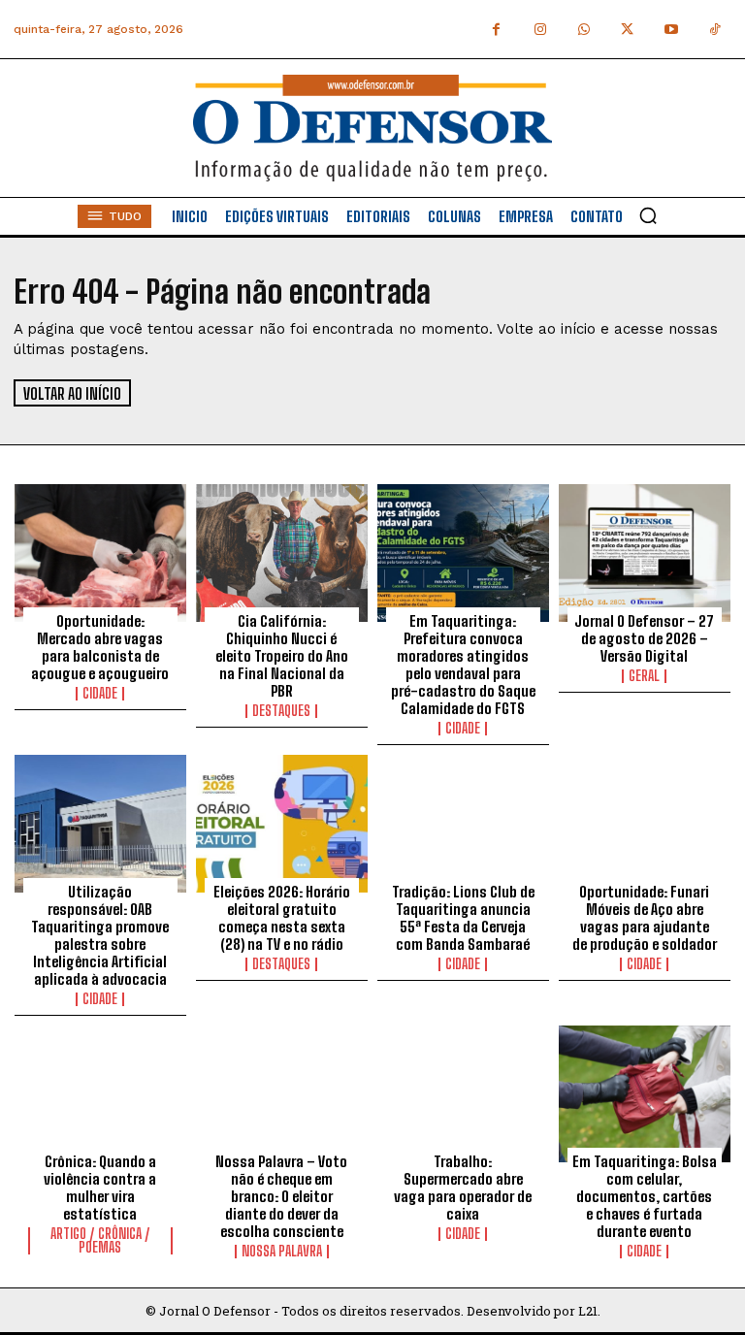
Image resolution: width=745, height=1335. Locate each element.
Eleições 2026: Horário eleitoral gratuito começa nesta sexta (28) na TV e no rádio (281, 918)
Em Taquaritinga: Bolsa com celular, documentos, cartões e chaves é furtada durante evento (644, 1196)
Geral (644, 676)
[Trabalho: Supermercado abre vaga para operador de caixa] (463, 1094)
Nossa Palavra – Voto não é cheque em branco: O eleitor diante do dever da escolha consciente (281, 1196)
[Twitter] (627, 30)
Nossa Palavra (282, 1251)
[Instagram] (540, 30)
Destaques (281, 711)
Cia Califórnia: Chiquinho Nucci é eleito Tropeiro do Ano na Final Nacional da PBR (281, 656)
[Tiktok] (714, 30)
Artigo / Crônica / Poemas (100, 1240)
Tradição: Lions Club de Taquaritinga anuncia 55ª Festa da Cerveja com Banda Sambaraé (463, 918)
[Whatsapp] (583, 30)
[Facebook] (496, 30)
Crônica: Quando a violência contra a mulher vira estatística (100, 1187)
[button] (648, 215)
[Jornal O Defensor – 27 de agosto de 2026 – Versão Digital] (644, 553)
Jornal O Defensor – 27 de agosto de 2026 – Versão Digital (644, 638)
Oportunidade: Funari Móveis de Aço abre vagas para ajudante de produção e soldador (644, 918)
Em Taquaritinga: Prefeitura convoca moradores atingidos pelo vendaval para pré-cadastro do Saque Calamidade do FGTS (463, 664)
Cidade (99, 693)
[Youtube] (671, 30)
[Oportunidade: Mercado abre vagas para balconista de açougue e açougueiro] (100, 553)
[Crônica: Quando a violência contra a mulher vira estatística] (100, 1094)
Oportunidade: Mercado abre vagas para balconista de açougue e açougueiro (100, 647)
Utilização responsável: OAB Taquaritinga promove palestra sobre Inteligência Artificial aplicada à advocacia (100, 935)
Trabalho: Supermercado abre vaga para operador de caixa (463, 1187)
